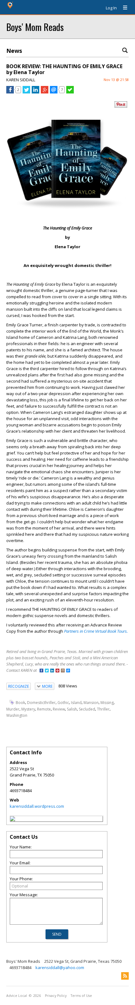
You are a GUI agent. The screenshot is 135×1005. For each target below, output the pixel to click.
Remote (44, 709)
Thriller (103, 709)
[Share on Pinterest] (121, 106)
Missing (107, 702)
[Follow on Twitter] (47, 671)
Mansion (91, 702)
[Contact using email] (68, 671)
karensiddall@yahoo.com (59, 967)
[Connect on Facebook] (41, 671)
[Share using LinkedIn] (35, 92)
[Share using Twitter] (26, 92)
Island (76, 702)
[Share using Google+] (44, 92)
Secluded (87, 709)
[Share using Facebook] (10, 92)
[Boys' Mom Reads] (12, 819)
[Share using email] (53, 92)
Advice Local (16, 995)
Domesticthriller (41, 702)
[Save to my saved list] (70, 92)
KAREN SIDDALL (20, 80)
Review (59, 709)
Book (20, 702)
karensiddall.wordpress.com (37, 806)
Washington (16, 715)
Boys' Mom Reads (35, 26)
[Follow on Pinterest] (57, 671)
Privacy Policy (56, 995)
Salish (72, 709)
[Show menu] (123, 8)
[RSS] (125, 976)
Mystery (28, 709)
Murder (12, 709)
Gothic (63, 702)
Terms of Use (81, 995)
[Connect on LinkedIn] (52, 671)
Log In (111, 8)
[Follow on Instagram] (63, 671)
